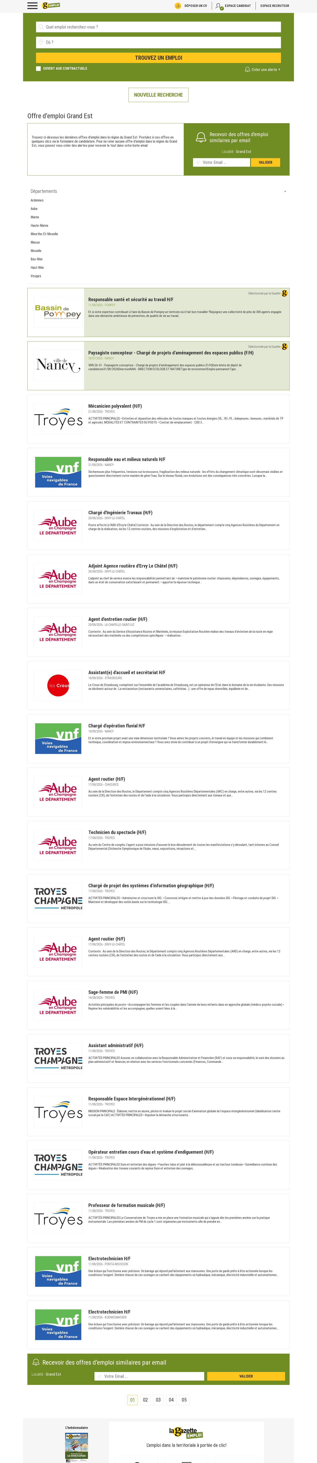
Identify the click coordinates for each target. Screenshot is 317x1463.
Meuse (35, 242)
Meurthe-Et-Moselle (44, 234)
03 (158, 1400)
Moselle (36, 251)
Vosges (36, 276)
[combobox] (158, 42)
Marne (35, 217)
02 (145, 1400)
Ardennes (37, 200)
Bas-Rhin (36, 259)
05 (184, 1400)
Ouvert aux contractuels (65, 68)
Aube (34, 209)
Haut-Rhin (37, 268)
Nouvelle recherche (158, 95)
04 (171, 1400)
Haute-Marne (39, 225)
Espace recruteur (275, 6)
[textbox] (70, 42)
